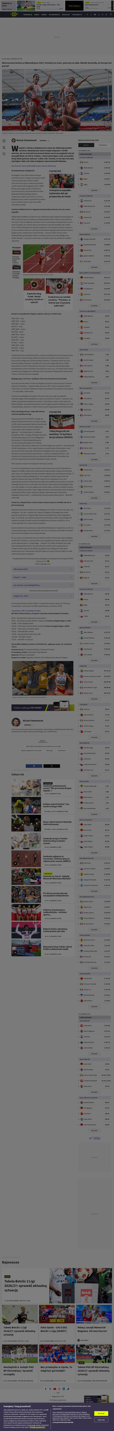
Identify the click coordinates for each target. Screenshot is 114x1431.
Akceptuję (101, 1413)
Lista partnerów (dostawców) (63, 1422)
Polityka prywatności (37, 1427)
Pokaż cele (101, 1420)
